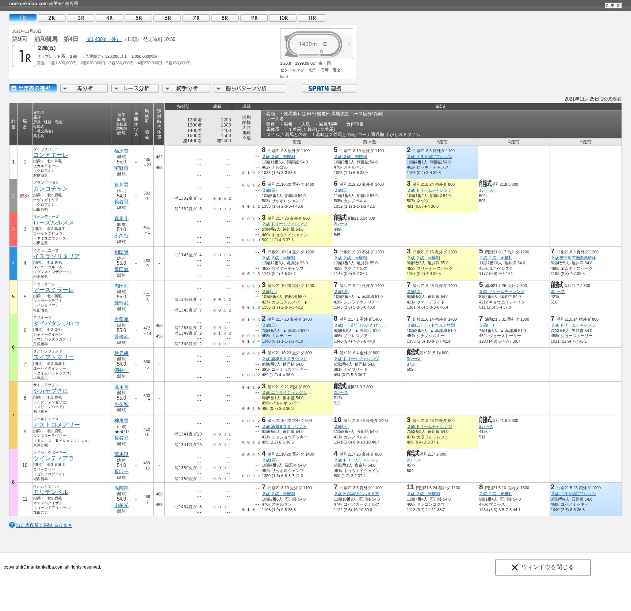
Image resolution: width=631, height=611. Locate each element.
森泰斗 (121, 218)
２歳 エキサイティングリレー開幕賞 (294, 392)
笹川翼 (121, 185)
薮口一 (121, 471)
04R (109, 18)
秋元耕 (121, 353)
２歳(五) (269, 291)
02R (52, 18)
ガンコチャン (50, 188)
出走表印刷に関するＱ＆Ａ (44, 525)
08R (225, 18)
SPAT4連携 (328, 88)
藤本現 (121, 454)
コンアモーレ (50, 155)
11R (311, 18)
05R (138, 18)
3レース (558, 291)
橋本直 (121, 387)
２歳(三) (341, 190)
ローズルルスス (53, 222)
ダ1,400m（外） (104, 39)
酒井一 (121, 370)
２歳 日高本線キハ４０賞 (356, 493)
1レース (486, 190)
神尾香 (121, 420)
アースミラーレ (53, 290)
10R (283, 18)
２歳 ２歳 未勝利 (278, 156)
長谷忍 (121, 201)
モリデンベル (50, 492)
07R (196, 18)
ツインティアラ (53, 458)
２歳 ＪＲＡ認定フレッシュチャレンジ (441, 156)
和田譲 (121, 252)
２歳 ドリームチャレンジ (429, 190)
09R (254, 18)
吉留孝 (121, 319)
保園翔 (121, 488)
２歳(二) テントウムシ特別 (431, 325)
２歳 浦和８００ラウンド (284, 359)
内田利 (121, 285)
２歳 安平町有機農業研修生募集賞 (581, 258)
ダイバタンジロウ (56, 323)
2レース (341, 224)
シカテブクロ (50, 391)
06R (167, 18)
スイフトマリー (53, 357)
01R (23, 18)
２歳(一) (486, 325)
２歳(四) (269, 190)
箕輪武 (121, 303)
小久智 (121, 235)
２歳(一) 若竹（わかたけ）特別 (362, 325)
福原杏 (121, 151)
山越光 (121, 505)
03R (81, 18)
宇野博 (121, 168)
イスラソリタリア (56, 256)
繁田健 (121, 269)
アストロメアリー (56, 425)
